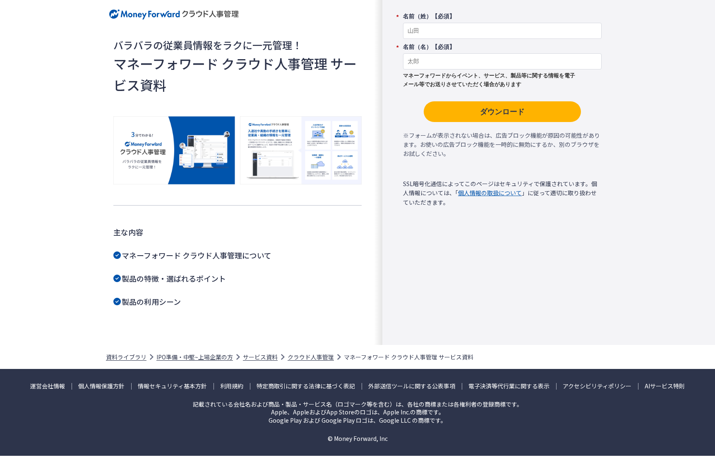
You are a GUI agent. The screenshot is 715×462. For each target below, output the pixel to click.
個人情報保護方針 (101, 386)
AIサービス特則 (665, 386)
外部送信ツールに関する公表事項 (411, 386)
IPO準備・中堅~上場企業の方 (194, 357)
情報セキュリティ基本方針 (172, 386)
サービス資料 (260, 357)
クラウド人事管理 (311, 357)
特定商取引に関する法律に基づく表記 (306, 386)
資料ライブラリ (126, 357)
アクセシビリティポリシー (597, 386)
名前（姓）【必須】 (429, 16)
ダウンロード (502, 112)
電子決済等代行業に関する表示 (508, 386)
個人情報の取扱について (490, 193)
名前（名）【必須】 (429, 47)
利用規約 (231, 386)
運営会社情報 (47, 386)
